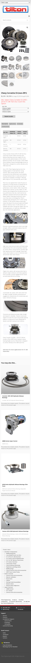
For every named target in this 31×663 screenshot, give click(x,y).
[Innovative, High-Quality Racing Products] (15, 9)
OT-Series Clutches (11, 562)
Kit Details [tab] (20, 123)
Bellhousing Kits (10, 553)
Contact (5, 617)
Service (5, 615)
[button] (27, 27)
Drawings (7, 622)
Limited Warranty (8, 626)
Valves (8, 580)
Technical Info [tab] (5, 126)
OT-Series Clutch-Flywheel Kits (15, 558)
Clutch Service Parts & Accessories (16, 570)
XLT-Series (9, 590)
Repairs (5, 636)
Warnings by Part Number (10, 646)
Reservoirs (9, 579)
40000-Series (5, 444)
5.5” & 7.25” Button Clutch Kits (14, 560)
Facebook (20, 609)
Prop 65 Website (7, 645)
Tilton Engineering (5, 600)
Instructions (8, 621)
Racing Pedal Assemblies (13, 582)
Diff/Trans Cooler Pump (13, 572)
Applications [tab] (12, 123)
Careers (5, 638)
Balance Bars (10, 584)
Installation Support (8, 619)
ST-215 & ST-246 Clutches (13, 557)
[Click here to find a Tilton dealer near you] (8, 117)
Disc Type (4, 106)
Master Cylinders (11, 577)
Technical (5, 634)
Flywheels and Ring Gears (13, 567)
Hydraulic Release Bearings (8, 534)
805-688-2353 (6, 607)
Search (27, 20)
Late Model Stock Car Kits (13, 555)
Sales (4, 633)
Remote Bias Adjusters (12, 585)
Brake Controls (9, 573)
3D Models (7, 624)
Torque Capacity (6, 109)
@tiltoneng (6, 609)
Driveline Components (11, 552)
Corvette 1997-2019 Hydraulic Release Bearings (13, 400)
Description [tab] (5, 123)
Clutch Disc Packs (11, 563)
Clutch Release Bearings (13, 565)
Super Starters (9, 587)
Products (14, 600)
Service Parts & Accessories (14, 575)
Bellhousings (10, 568)
